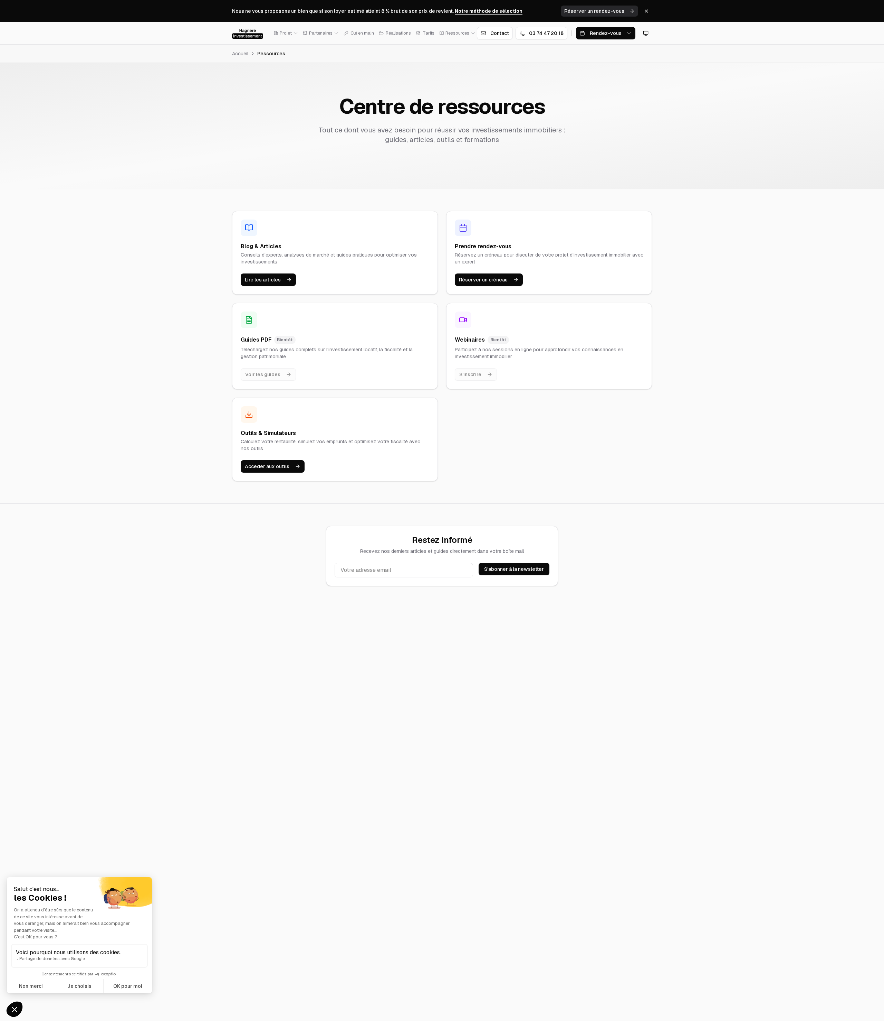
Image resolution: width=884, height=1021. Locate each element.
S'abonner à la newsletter (514, 569)
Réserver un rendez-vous (594, 11)
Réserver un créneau (483, 280)
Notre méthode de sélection (488, 11)
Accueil (240, 53)
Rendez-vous (606, 33)
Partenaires (321, 33)
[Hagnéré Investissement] (247, 33)
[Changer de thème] (646, 33)
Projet (286, 33)
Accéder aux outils (267, 466)
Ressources (457, 33)
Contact (499, 33)
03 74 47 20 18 (546, 33)
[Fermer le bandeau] (646, 11)
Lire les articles (263, 280)
